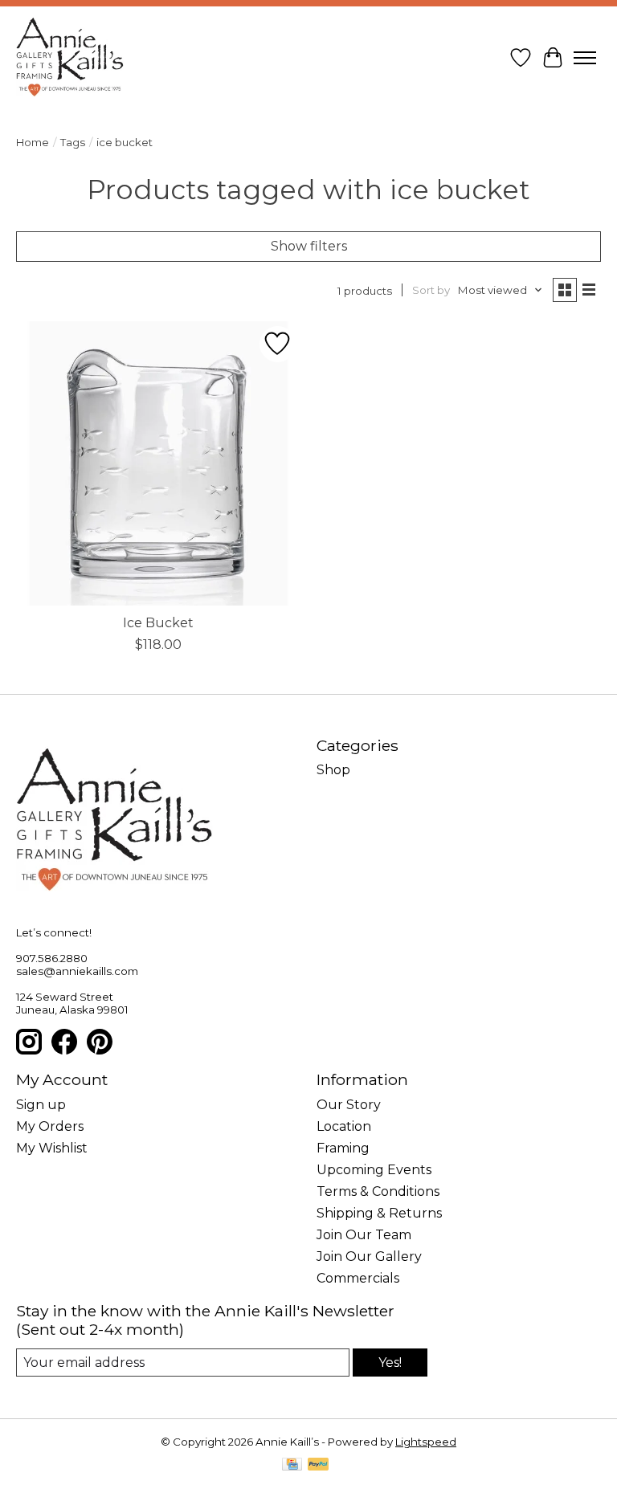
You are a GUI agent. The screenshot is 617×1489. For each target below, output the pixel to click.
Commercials (358, 1278)
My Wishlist (52, 1148)
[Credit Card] (292, 1465)
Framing (343, 1148)
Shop (333, 769)
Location (344, 1126)
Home (32, 142)
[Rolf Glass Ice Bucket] (158, 463)
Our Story (349, 1104)
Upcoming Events (374, 1169)
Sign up (41, 1104)
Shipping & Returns (379, 1213)
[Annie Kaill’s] (70, 57)
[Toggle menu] (585, 58)
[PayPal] (318, 1465)
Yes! (390, 1362)
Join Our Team (364, 1234)
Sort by (431, 290)
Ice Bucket (158, 622)
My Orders (50, 1126)
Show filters (309, 246)
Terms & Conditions (378, 1191)
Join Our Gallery (369, 1256)
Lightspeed (425, 1441)
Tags (72, 142)
